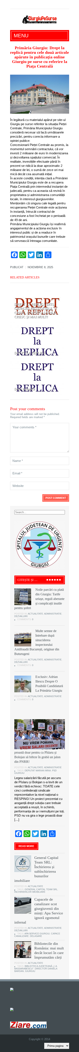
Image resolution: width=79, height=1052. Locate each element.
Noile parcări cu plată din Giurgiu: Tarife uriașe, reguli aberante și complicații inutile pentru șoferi (39, 599)
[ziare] (14, 1009)
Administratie (53, 613)
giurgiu (30, 971)
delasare (36, 936)
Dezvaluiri (21, 616)
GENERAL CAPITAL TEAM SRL (41, 889)
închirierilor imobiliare (29, 892)
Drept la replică (24, 389)
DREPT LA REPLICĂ (30, 353)
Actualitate (35, 613)
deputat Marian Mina (38, 770)
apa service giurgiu (37, 933)
